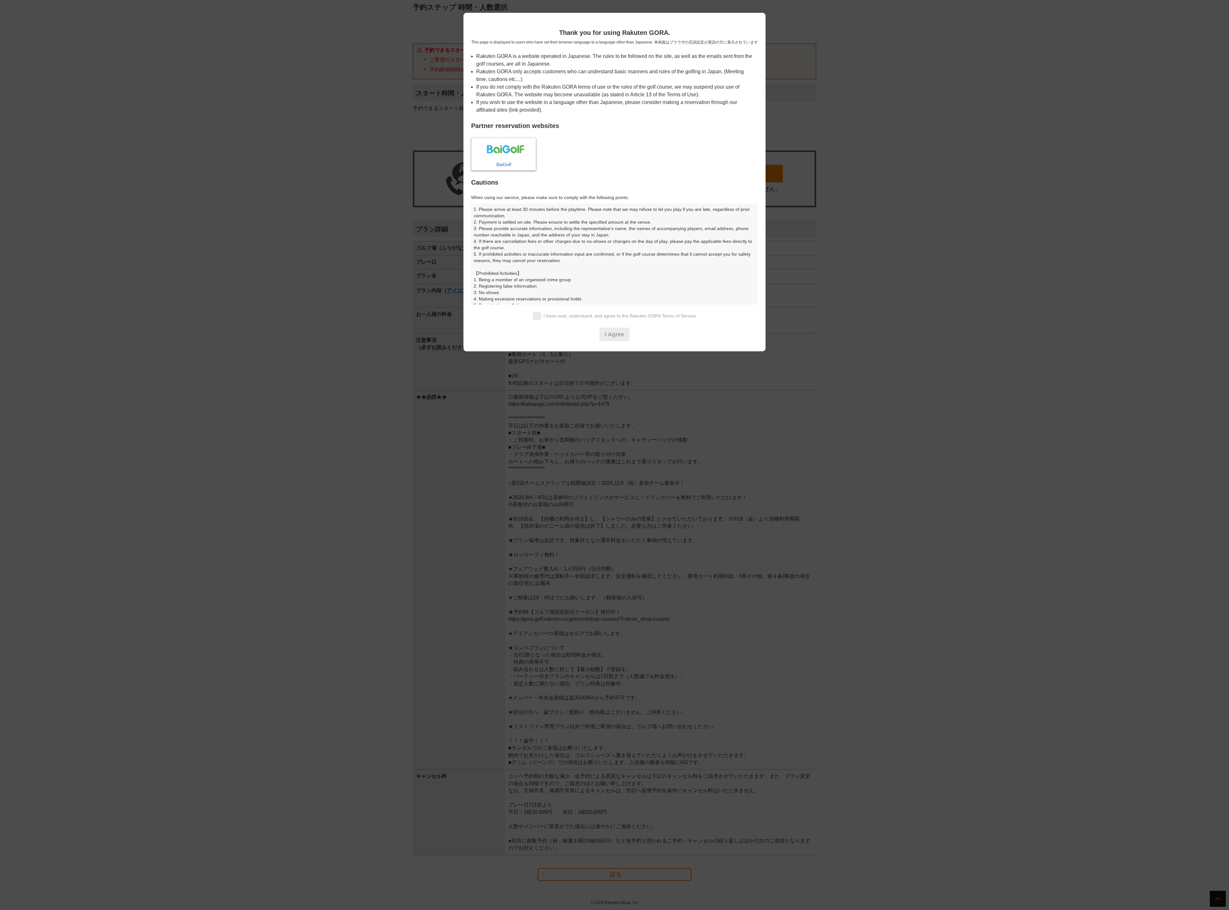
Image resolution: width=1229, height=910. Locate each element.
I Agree (614, 334)
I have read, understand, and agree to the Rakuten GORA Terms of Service (619, 315)
